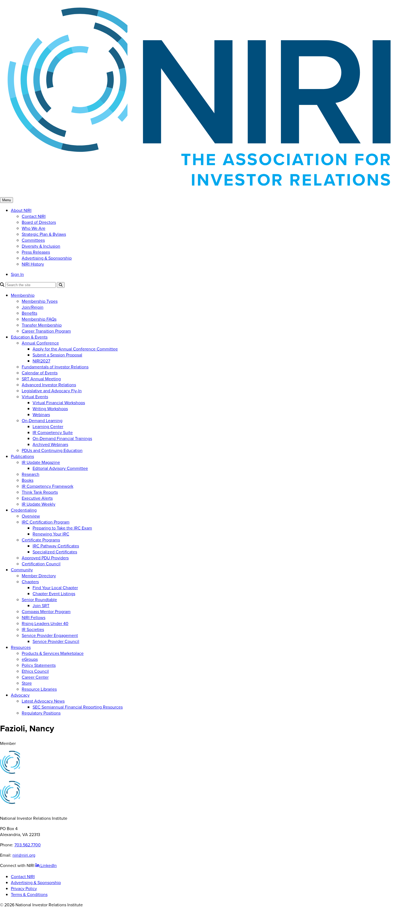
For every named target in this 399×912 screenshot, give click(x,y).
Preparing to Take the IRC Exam (62, 528)
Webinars (41, 414)
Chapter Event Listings (54, 594)
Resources (21, 647)
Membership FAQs (39, 319)
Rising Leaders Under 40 (45, 623)
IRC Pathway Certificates (56, 546)
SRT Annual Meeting (41, 379)
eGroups (30, 659)
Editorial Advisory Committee (60, 468)
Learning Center (48, 426)
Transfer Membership (42, 325)
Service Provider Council (56, 641)
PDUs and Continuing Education (52, 450)
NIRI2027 (41, 361)
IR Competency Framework (47, 486)
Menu (6, 200)
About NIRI (21, 210)
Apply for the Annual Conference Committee (75, 349)
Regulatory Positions (41, 713)
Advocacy (20, 695)
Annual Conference (40, 343)
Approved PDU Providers (45, 558)
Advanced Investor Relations (49, 385)
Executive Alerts (37, 498)
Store (27, 683)
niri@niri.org (23, 855)
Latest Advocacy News (43, 701)
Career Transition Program (46, 331)
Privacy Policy (24, 888)
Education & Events (29, 337)
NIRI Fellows (33, 617)
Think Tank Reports (40, 492)
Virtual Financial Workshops (59, 403)
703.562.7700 (27, 845)
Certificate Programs (41, 540)
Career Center (35, 677)
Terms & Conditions (29, 894)
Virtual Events (35, 397)
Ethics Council (35, 671)
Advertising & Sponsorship (47, 258)
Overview (31, 516)
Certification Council (41, 564)
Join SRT (41, 605)
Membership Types (40, 301)
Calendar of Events (40, 373)
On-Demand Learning (42, 420)
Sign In (17, 274)
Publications (22, 456)
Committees (33, 240)
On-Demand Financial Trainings (62, 438)
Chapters (30, 582)
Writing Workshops (50, 409)
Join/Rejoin (32, 307)
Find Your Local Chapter (55, 588)
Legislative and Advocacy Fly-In (52, 391)
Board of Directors (39, 222)
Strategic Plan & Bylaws (44, 234)
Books (27, 480)
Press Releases (36, 252)
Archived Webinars (50, 444)
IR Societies (33, 629)
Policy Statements (39, 665)
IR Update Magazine (41, 462)
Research (30, 474)
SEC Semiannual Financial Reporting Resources (78, 707)
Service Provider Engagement (50, 635)
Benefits (29, 313)
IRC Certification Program (45, 522)
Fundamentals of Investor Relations (55, 367)
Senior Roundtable (39, 599)
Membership (22, 295)
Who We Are (33, 228)
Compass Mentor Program (46, 611)
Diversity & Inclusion (41, 246)
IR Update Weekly (38, 504)
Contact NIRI (34, 216)
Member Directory (39, 576)
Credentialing (24, 510)
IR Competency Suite (53, 432)
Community (22, 570)
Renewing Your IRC (51, 534)
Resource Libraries (39, 689)
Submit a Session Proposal (57, 355)
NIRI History (33, 264)
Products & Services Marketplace (53, 653)
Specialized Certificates (55, 552)
